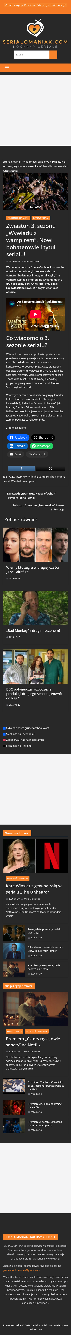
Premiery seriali (14, 1031)
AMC (11, 476)
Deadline (20, 427)
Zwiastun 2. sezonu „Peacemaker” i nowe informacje (38, 507)
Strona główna (11, 161)
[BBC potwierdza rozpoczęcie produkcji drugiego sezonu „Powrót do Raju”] (35, 651)
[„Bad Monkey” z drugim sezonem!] (35, 592)
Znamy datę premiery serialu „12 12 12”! (44, 931)
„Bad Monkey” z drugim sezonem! (33, 630)
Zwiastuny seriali (41, 218)
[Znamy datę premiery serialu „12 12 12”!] (14, 933)
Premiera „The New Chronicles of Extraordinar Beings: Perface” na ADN (46, 1085)
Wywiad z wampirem (23, 481)
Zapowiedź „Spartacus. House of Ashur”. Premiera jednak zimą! (31, 495)
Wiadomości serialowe (35, 161)
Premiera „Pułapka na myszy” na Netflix (45, 1105)
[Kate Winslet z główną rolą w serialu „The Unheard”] (35, 856)
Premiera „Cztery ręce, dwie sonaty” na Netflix (44, 967)
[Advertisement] (35, 110)
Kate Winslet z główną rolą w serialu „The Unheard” (34, 889)
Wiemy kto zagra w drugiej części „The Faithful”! (32, 569)
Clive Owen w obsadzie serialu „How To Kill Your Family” (45, 949)
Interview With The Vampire (32, 476)
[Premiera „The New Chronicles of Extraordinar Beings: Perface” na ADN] (14, 1088)
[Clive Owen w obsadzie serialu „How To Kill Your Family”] (14, 951)
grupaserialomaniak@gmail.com (21, 1270)
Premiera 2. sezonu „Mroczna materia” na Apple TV (45, 1123)
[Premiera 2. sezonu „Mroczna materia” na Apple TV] (14, 1126)
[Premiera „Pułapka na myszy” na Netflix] (14, 1108)
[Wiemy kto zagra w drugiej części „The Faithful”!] (35, 529)
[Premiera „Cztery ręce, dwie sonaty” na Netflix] (14, 969)
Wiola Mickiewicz (32, 261)
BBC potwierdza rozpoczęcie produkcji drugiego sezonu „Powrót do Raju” (34, 693)
